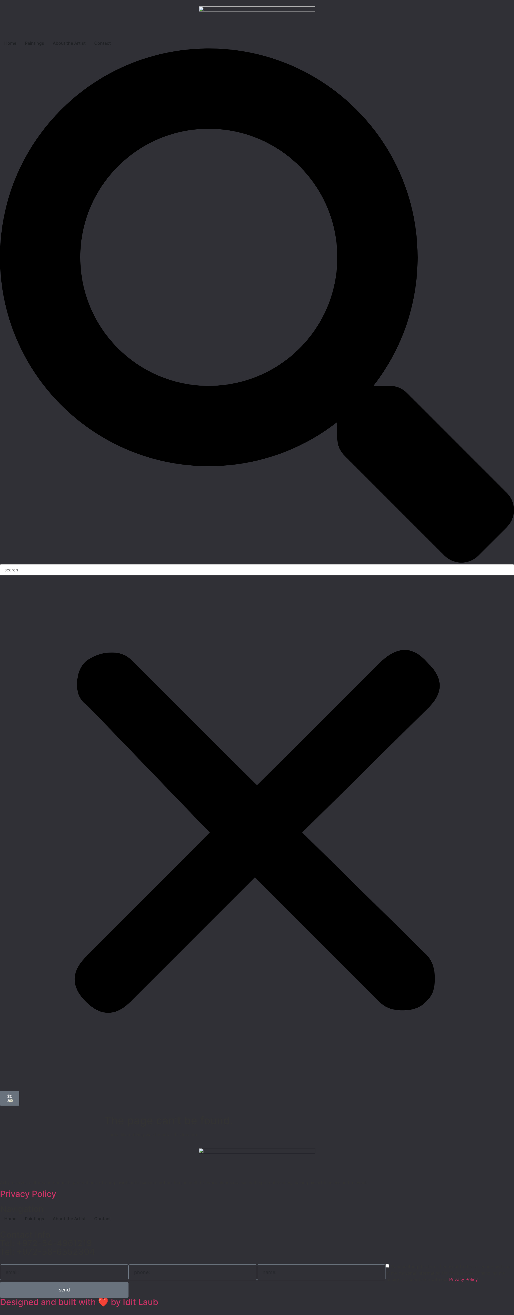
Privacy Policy (28, 1194)
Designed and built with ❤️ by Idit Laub (79, 1302)
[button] (257, 306)
